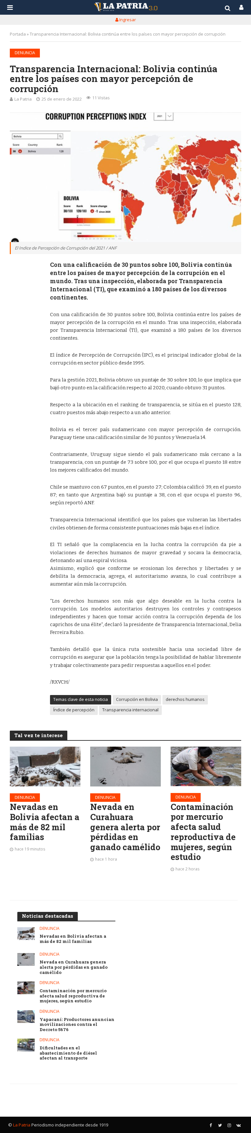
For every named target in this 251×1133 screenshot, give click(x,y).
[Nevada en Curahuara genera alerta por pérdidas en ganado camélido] (125, 766)
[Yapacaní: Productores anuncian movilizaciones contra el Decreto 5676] (26, 1016)
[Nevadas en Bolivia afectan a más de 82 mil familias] (45, 766)
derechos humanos (185, 699)
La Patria (23, 99)
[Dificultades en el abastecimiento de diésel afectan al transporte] (26, 1045)
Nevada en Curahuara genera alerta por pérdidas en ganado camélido (125, 827)
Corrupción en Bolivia (137, 699)
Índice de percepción (73, 710)
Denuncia (25, 53)
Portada (18, 34)
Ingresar (127, 20)
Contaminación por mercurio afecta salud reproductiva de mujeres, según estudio (203, 832)
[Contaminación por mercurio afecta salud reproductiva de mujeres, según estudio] (206, 766)
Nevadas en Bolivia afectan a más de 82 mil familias (44, 822)
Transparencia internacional (130, 710)
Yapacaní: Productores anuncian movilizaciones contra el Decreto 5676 (77, 1024)
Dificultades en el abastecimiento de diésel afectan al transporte (68, 1053)
